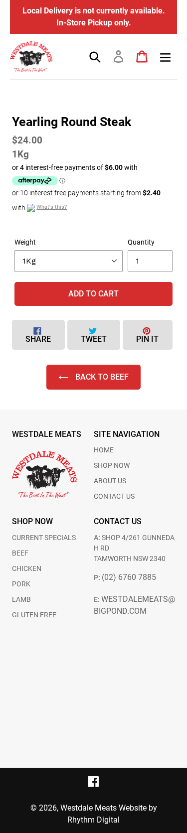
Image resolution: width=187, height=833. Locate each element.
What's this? (51, 207)
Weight (25, 242)
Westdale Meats (88, 808)
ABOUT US (110, 481)
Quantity (141, 242)
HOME (104, 450)
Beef (20, 553)
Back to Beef (101, 377)
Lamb (21, 599)
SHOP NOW (112, 465)
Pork (21, 584)
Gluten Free (34, 615)
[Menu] (165, 56)
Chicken (26, 568)
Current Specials (44, 538)
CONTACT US (114, 496)
